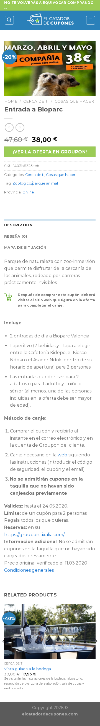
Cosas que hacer (74, 101)
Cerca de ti (36, 101)
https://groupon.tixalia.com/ (34, 534)
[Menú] (90, 20)
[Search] (9, 20)
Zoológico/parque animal (35, 183)
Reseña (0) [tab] (15, 236)
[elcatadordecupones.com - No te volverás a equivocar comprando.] (50, 20)
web (62, 455)
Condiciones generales (29, 570)
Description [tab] (18, 225)
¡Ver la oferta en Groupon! (50, 152)
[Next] (96, 652)
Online (28, 192)
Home (10, 101)
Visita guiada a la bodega (27, 669)
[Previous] (4, 652)
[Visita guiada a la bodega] (50, 631)
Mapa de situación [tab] (25, 247)
